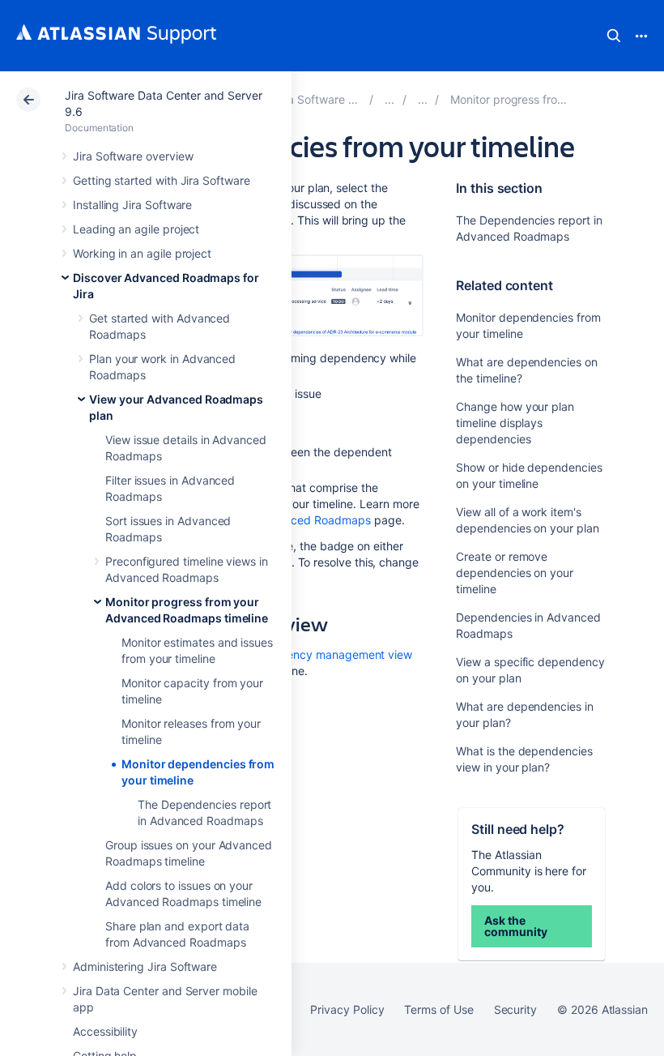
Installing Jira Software (132, 205)
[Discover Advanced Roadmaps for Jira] (389, 99)
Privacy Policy (347, 1009)
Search (614, 36)
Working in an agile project (142, 253)
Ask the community (515, 925)
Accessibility (105, 1031)
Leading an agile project (136, 229)
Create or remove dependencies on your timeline (514, 572)
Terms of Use (438, 1009)
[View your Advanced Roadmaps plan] (423, 99)
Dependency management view (328, 654)
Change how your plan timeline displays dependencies (515, 423)
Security (515, 1009)
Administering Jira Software (145, 966)
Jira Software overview (133, 156)
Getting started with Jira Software (161, 180)
